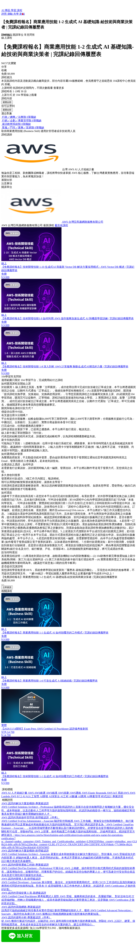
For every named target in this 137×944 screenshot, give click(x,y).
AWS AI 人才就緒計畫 (14, 792)
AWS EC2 (16, 796)
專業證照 (117, 796)
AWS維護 (52, 792)
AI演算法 (54, 796)
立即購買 (7, 587)
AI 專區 (6, 10)
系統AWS (123, 792)
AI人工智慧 (33, 796)
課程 (19, 10)
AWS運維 (76, 792)
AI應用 (82, 796)
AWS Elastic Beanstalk (94, 792)
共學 (16, 13)
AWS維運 (40, 792)
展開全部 (7, 102)
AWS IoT (112, 792)
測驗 (10, 13)
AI (24, 796)
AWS (31, 792)
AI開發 (44, 796)
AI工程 (64, 796)
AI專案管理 (94, 796)
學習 (14, 10)
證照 (4, 13)
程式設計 (106, 796)
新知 (22, 13)
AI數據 (73, 796)
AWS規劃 (64, 792)
